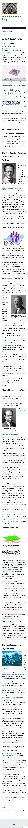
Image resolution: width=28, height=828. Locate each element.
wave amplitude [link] (8, 345)
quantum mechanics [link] (18, 49)
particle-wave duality (20, 810)
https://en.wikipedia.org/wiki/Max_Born (19, 320)
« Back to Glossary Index (9, 46)
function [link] (8, 49)
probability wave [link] (17, 455)
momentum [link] (17, 382)
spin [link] (7, 382)
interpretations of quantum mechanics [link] (13, 674)
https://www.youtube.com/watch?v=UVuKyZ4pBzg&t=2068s (14, 85)
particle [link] (4, 471)
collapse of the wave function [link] (16, 569)
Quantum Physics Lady (11, 18)
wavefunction (6, 810)
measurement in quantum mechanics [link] (12, 697)
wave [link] (4, 49)
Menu (5, 27)
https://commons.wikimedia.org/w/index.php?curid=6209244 (11, 189)
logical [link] (7, 781)
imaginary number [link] (8, 755)
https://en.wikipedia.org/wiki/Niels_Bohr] (10, 434)
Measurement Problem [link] (8, 618)
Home (3, 31)
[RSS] (14, 824)
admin (4, 807)
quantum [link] (4, 52)
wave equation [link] (21, 588)
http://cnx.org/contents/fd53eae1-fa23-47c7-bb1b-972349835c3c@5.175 (11, 104)
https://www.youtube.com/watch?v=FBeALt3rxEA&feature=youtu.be (9, 556)
